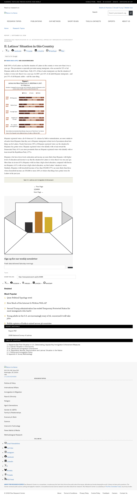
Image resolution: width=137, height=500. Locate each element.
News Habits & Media (12, 430)
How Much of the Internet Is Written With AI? (27, 303)
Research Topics (14, 21)
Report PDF (12, 331)
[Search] (131, 13)
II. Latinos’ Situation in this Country (21, 347)
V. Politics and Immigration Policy (20, 352)
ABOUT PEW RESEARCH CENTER (14, 484)
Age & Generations (11, 405)
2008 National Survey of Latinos (20, 335)
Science (7, 421)
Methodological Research (13, 435)
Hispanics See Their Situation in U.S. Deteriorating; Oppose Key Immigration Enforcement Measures (38, 40)
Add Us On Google (11, 56)
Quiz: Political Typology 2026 (19, 297)
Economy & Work (10, 417)
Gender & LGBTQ (10, 410)
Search (94, 12)
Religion (7, 401)
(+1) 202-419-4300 (10, 377)
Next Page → (38, 192)
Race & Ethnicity (10, 396)
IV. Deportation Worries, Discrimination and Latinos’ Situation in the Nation (35, 350)
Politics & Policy (10, 383)
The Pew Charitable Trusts (113, 486)
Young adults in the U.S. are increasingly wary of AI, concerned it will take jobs (38, 317)
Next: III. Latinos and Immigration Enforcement (38, 180)
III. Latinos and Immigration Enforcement (23, 348)
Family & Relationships (12, 412)
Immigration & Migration (13, 392)
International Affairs (11, 387)
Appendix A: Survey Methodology (20, 354)
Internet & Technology (12, 426)
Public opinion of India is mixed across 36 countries (29, 323)
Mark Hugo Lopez (12, 61)
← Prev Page (38, 186)
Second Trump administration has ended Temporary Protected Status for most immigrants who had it (38, 309)
